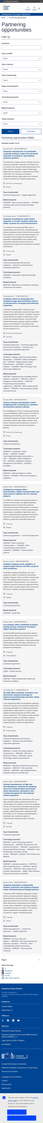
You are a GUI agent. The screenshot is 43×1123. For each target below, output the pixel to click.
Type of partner (7, 64)
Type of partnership (9, 75)
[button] (4, 968)
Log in (34, 10)
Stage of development (10, 86)
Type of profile (7, 53)
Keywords (5, 43)
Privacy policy (7, 1084)
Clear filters (31, 131)
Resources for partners (10, 1071)
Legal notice (6, 1088)
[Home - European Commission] (6, 7)
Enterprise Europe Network (12, 988)
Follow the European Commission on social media (19, 1068)
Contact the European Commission (14, 1064)
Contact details (7, 1006)
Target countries (8, 119)
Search (27, 10)
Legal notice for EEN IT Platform (13, 1040)
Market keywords (8, 108)
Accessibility (6, 1044)
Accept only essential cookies (21, 1118)
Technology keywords (10, 97)
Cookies (5, 1080)
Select (5, 58)
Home (3, 18)
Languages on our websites (11, 1077)
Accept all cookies (16, 1112)
